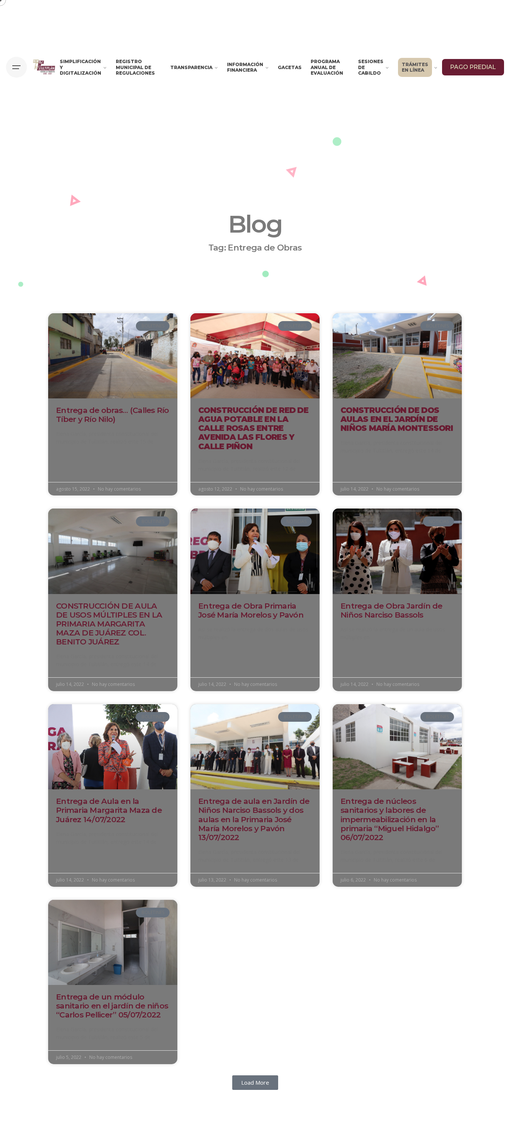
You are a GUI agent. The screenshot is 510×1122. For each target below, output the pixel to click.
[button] (255, 1082)
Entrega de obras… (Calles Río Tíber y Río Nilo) (112, 414)
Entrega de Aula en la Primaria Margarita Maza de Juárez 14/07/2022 (109, 810)
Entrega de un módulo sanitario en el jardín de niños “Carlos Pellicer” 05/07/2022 (112, 1005)
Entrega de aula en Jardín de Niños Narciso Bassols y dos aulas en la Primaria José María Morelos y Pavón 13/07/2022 (253, 819)
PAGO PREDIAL (473, 67)
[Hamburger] (16, 67)
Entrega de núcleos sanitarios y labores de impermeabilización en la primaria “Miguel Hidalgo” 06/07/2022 (389, 819)
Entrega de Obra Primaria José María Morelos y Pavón (251, 610)
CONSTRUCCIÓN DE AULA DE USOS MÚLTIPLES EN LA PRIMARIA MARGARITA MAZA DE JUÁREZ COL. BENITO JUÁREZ (109, 624)
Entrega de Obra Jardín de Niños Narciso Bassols (391, 610)
